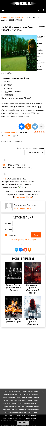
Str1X (4, 165)
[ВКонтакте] (22, 126)
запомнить (12, 235)
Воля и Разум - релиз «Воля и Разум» (13, 288)
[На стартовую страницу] (23, 4)
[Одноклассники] (28, 126)
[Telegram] (35, 126)
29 (23, 17)
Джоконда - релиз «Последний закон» (32, 289)
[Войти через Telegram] (16, 250)
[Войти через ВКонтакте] (21, 250)
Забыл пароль (16, 239)
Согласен (23, 423)
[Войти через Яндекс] (25, 250)
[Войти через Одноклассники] (29, 250)
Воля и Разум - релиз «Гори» (13, 320)
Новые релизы (10, 132)
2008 (12, 17)
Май (18, 17)
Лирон (7, 135)
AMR (4, 179)
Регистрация (19, 197)
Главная (4, 17)
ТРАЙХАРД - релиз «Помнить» (32, 321)
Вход (29, 197)
